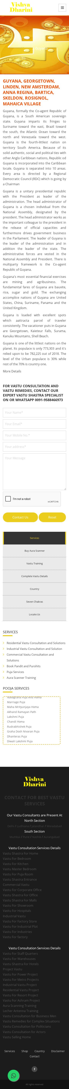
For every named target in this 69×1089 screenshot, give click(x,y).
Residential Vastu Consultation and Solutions (36, 643)
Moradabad (54, 826)
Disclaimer (58, 1051)
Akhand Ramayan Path (21, 709)
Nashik (36, 837)
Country (34, 589)
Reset (52, 517)
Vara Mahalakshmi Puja (22, 743)
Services (34, 538)
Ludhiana (23, 826)
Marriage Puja (16, 699)
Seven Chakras (34, 601)
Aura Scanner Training (21, 678)
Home (26, 48)
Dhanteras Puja (17, 733)
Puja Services (15, 672)
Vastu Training (34, 563)
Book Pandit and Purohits (23, 666)
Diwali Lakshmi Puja (20, 738)
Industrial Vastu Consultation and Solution (34, 649)
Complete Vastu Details (34, 576)
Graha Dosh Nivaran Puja (23, 728)
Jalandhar (38, 826)
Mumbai (15, 837)
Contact (34, 1056)
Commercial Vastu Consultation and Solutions (30, 657)
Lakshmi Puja (15, 713)
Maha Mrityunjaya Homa (23, 704)
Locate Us (34, 614)
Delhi (10, 826)
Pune (26, 837)
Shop (24, 1051)
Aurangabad (52, 837)
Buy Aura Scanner (35, 550)
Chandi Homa (16, 718)
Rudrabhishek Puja (19, 723)
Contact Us (20, 517)
